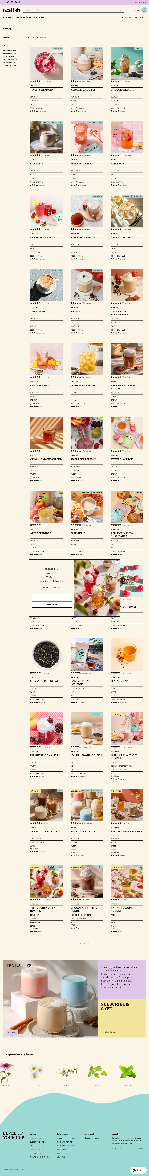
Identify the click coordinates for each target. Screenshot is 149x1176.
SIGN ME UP (52, 604)
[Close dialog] (117, 562)
